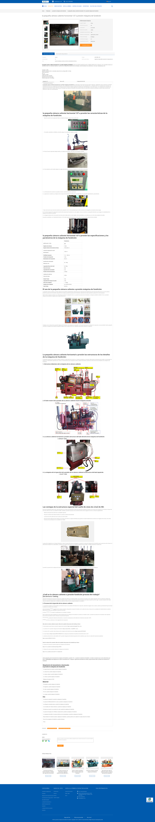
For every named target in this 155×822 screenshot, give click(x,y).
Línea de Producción (69, 791)
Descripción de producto (62, 53)
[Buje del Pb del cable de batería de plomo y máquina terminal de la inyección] (107, 763)
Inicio (45, 6)
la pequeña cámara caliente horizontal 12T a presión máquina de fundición (83, 11)
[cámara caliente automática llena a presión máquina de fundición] (77, 763)
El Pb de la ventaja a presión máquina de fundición (92, 771)
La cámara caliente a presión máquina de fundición (53, 674)
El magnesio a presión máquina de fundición (51, 686)
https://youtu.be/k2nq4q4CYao (73, 626)
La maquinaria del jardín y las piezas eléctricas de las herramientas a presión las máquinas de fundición (62, 714)
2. (43, 649)
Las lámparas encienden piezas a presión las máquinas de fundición (56, 704)
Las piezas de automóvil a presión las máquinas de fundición (54, 699)
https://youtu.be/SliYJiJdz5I (80, 631)
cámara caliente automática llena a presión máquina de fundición (77, 772)
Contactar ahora (86, 45)
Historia (55, 793)
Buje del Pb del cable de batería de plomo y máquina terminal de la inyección (107, 772)
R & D (66, 795)
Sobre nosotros (58, 6)
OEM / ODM (67, 793)
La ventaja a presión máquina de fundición (51, 694)
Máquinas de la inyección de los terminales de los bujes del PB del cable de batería (47, 797)
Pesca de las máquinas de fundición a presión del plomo (53, 719)
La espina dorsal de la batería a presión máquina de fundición (55, 669)
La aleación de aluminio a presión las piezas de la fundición (46, 804)
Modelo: (44, 81)
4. (43, 633)
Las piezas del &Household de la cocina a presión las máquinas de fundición (57, 701)
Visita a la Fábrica (67, 6)
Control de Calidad (77, 6)
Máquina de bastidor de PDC (48, 679)
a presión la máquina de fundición (64, 728)
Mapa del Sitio (67, 817)
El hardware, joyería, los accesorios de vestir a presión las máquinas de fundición (58, 709)
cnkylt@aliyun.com (58, 1)
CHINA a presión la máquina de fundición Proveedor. (61, 819)
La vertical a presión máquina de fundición (51, 676)
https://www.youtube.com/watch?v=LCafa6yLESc (52, 651)
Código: (78, 81)
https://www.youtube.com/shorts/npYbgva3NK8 (52, 646)
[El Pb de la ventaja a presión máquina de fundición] (92, 763)
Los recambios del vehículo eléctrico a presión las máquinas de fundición (57, 706)
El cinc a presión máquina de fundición (50, 691)
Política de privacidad (78, 817)
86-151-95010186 (69, 1)
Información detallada (48, 53)
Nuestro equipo (56, 797)
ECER (102, 819)
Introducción (56, 791)
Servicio (55, 795)
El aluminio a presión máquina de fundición (51, 684)
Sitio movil (89, 817)
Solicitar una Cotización (96, 6)
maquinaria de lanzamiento (52, 728)
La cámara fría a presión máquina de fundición (52, 671)
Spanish (109, 1)
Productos (50, 6)
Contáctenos (86, 6)
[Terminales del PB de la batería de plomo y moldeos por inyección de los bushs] (48, 763)
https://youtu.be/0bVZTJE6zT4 (56, 633)
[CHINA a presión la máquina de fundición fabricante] (45, 2)
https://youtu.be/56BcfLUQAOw (49, 638)
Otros (44, 721)
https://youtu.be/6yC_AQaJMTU (69, 628)
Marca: (61, 81)
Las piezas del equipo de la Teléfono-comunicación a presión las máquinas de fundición (60, 711)
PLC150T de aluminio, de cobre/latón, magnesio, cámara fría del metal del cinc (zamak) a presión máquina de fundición (63, 773)
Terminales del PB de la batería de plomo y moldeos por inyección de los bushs (48, 772)
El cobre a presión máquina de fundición (51, 689)
